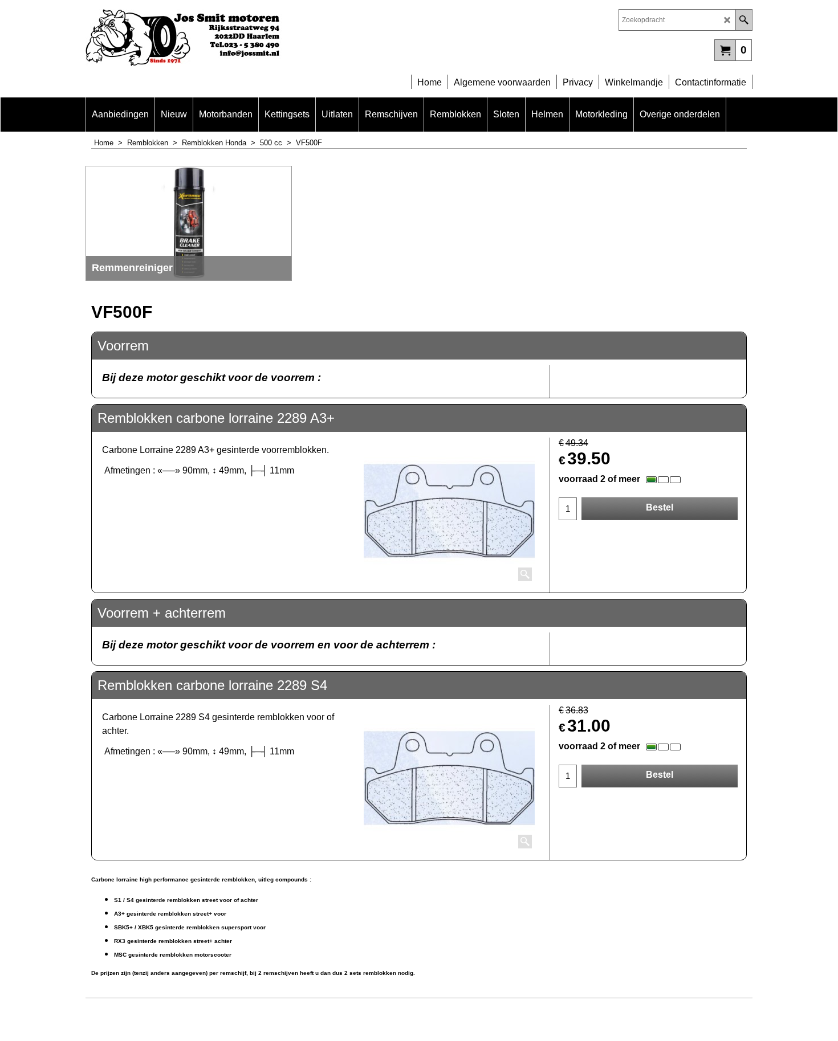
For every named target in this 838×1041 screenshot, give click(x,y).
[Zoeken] (743, 20)
